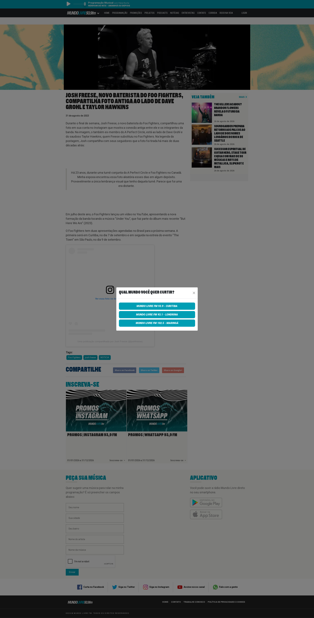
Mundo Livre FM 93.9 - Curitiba (157, 306)
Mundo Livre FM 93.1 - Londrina (157, 314)
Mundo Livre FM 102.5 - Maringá (157, 323)
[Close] (194, 292)
